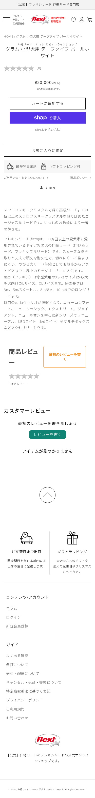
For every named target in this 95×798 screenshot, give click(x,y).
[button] (6, 20)
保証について (17, 664)
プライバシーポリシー (24, 700)
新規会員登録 (17, 626)
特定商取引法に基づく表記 (28, 691)
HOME (8, 36)
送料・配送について (22, 673)
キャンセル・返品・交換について (34, 682)
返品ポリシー (79, 178)
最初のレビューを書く (65, 356)
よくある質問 (17, 655)
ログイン (13, 617)
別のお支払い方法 (47, 130)
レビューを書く (47, 434)
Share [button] (50, 187)
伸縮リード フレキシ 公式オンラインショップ (40, 789)
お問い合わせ (17, 718)
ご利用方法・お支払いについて (25, 178)
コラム (11, 608)
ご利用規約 (15, 709)
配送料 (41, 89)
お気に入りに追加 (47, 150)
